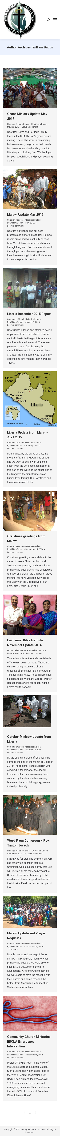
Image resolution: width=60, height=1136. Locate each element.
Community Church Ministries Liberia (24, 319)
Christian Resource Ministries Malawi (24, 220)
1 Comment (12, 949)
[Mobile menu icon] (55, 20)
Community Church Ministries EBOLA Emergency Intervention (29, 1041)
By (39, 124)
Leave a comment (30, 127)
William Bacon (42, 47)
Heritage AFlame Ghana (18, 124)
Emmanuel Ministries (16, 650)
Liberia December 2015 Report (29, 314)
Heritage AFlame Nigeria (18, 851)
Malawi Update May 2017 (25, 214)
